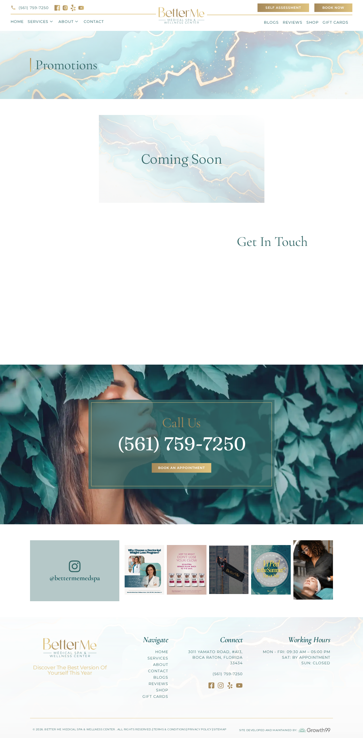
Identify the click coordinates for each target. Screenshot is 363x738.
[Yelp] (230, 685)
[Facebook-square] (211, 685)
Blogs (271, 22)
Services (38, 21)
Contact (94, 21)
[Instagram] (220, 685)
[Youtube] (239, 685)
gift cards (335, 22)
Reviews (292, 22)
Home (17, 21)
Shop (312, 22)
